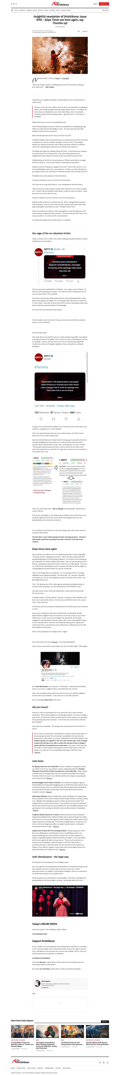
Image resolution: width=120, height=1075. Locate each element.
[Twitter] (14, 4)
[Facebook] (11, 4)
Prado (58, 78)
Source (54, 642)
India (37, 1040)
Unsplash (65, 78)
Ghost (50, 1073)
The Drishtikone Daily (39, 934)
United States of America (18, 1040)
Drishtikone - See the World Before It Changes (27, 1073)
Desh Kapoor (61, 26)
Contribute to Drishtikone (41, 958)
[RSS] (16, 4)
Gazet (55, 1073)
